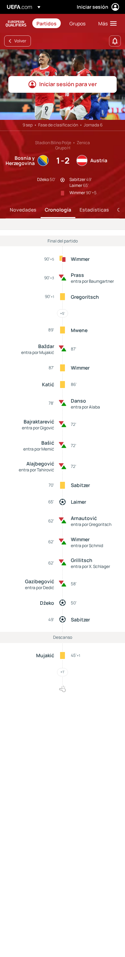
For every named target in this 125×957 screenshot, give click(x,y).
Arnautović (84, 518)
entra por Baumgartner (92, 281)
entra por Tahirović (36, 470)
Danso (78, 400)
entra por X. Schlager (90, 566)
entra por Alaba (85, 407)
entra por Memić (38, 449)
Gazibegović (39, 581)
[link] (46, 23)
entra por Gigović (38, 428)
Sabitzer (80, 485)
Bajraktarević (39, 421)
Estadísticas (94, 209)
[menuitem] (47, 23)
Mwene (79, 330)
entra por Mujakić (37, 352)
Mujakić (45, 655)
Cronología (58, 209)
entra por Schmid (87, 545)
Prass (77, 275)
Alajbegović (40, 463)
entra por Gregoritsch (91, 524)
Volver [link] (20, 41)
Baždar (46, 346)
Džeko (47, 603)
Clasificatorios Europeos (16, 23)
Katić (48, 384)
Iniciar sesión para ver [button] (68, 84)
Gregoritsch (85, 297)
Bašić (47, 442)
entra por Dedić (39, 588)
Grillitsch (81, 560)
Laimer (78, 501)
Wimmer (80, 259)
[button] (106, 23)
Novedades (23, 209)
